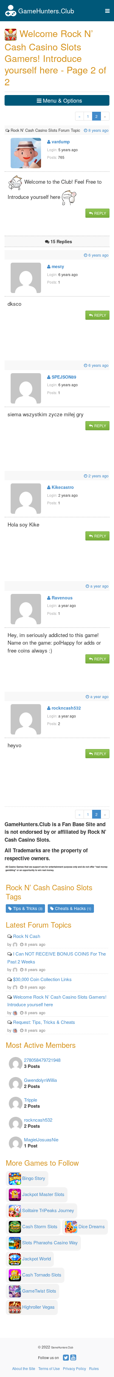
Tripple (30, 1099)
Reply (99, 213)
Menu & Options (61, 100)
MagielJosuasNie (41, 1139)
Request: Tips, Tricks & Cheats (44, 1022)
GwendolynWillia (40, 1080)
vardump (60, 141)
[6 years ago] (6, 255)
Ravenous (61, 598)
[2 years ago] (6, 475)
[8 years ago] (80, 130)
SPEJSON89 (63, 377)
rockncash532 (65, 708)
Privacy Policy (74, 1368)
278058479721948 (42, 1060)
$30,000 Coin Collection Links (42, 979)
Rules (94, 1368)
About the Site (23, 1368)
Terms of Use (49, 1368)
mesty (57, 266)
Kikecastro (62, 487)
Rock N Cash (26, 936)
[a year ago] (6, 586)
